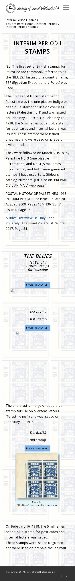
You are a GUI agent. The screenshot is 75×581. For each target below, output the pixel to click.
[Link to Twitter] (66, 576)
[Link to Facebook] (61, 576)
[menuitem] (55, 7)
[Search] (55, 7)
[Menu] (64, 7)
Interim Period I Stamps (22, 20)
